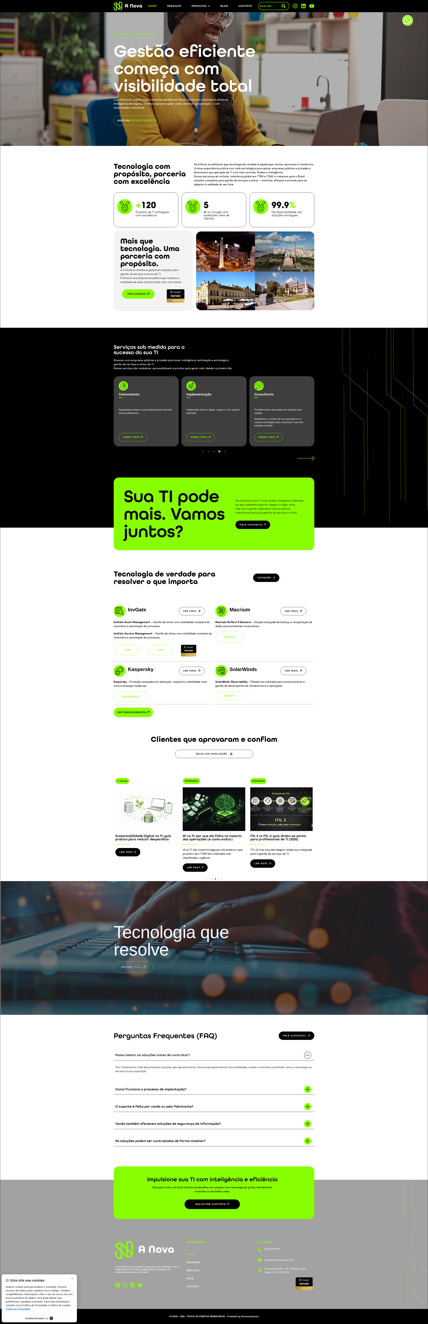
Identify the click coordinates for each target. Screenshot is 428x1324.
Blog (190, 1278)
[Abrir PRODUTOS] (208, 6)
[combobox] (270, 6)
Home (190, 1254)
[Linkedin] (303, 6)
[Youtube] (311, 6)
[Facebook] (117, 1285)
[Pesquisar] (285, 6)
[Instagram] (295, 6)
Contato (193, 1286)
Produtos (193, 1262)
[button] (268, 437)
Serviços (193, 1270)
